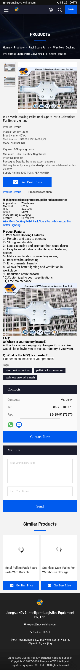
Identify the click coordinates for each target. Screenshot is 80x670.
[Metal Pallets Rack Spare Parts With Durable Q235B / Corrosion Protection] (21, 549)
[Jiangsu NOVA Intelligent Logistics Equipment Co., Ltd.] (18, 9)
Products (19, 47)
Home (6, 47)
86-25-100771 (68, 2)
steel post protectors (18, 370)
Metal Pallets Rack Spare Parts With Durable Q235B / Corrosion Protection (20, 570)
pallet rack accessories (49, 370)
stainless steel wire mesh (20, 377)
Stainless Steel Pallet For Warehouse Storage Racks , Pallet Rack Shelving (58, 570)
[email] (19, 424)
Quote (71, 9)
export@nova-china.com (21, 2)
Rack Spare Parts (39, 47)
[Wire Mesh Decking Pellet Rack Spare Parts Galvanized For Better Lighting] (47, 87)
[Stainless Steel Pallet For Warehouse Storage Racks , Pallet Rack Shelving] (59, 549)
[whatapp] (10, 424)
